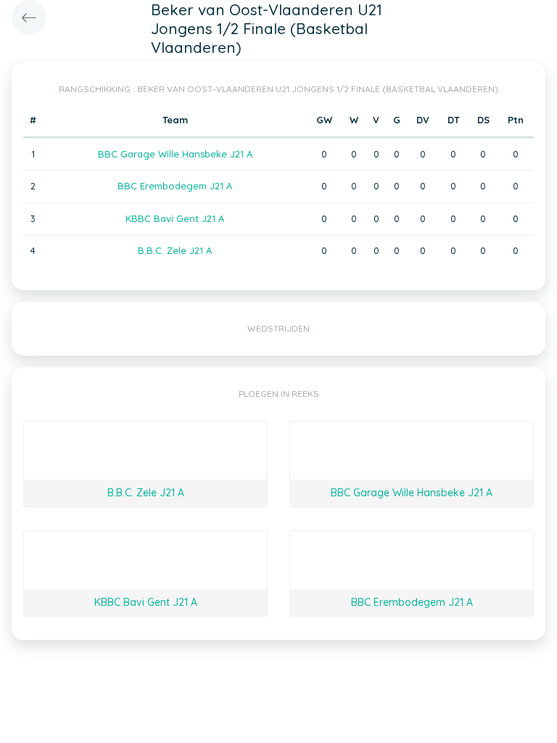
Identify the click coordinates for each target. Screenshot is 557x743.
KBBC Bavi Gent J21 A (174, 218)
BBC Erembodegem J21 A (174, 186)
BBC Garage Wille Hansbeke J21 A (175, 154)
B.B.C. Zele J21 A (175, 250)
